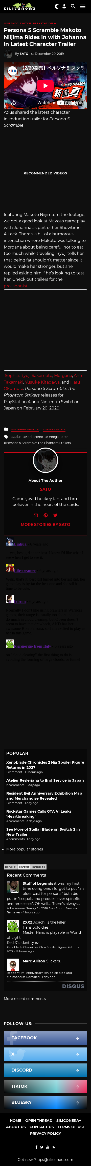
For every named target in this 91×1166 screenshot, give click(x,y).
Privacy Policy (45, 1133)
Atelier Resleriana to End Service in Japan (45, 780)
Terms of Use (71, 1127)
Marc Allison (34, 961)
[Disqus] (45, 598)
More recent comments (25, 998)
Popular (38, 867)
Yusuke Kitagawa (42, 382)
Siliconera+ (68, 1120)
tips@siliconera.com (55, 1159)
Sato (24, 54)
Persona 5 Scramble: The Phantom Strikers (38, 443)
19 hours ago (25, 951)
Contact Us (42, 1127)
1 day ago (48, 977)
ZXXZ (27, 922)
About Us (16, 1127)
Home (15, 1120)
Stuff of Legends (38, 883)
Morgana (63, 375)
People (10, 867)
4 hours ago (30, 912)
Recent (24, 867)
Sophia (12, 375)
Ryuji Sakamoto (36, 375)
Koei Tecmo (34, 437)
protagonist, (16, 286)
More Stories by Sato (45, 524)
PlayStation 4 (44, 23)
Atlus (17, 437)
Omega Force (57, 437)
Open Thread (39, 1120)
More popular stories (24, 849)
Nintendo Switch (17, 23)
